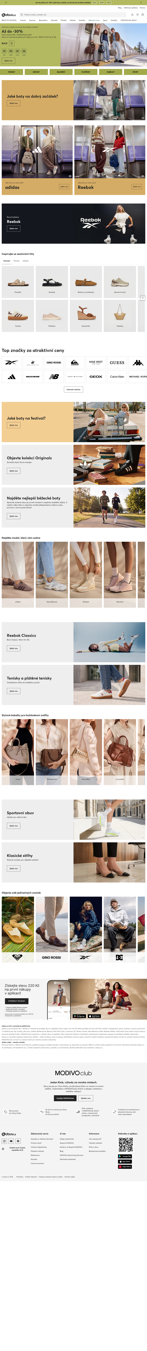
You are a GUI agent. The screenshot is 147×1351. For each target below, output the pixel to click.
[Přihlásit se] (132, 14)
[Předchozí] (6, 2)
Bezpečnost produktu (102, 1151)
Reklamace (44, 1155)
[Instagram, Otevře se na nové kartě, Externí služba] (4, 1141)
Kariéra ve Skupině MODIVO (73, 1147)
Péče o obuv (102, 1147)
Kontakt (43, 1159)
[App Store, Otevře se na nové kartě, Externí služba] (125, 1161)
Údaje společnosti (73, 1139)
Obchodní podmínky (73, 1159)
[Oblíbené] (137, 14)
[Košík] (142, 14)
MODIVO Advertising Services (73, 1155)
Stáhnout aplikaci (132, 8)
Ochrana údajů (69, 1177)
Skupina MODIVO (73, 1143)
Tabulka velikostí (102, 1143)
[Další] (141, 2)
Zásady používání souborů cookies (51, 1177)
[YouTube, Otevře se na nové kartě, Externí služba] (11, 1141)
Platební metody (44, 1151)
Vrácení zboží (44, 1143)
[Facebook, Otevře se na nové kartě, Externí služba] (18, 1141)
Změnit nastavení (31, 1177)
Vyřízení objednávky (44, 1147)
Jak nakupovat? (102, 1139)
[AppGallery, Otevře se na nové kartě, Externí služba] (125, 1167)
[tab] (7, 260)
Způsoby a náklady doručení (44, 1139)
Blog (121, 8)
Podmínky (19, 1177)
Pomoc (142, 8)
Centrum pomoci (44, 1163)
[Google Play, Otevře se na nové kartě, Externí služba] (125, 1156)
